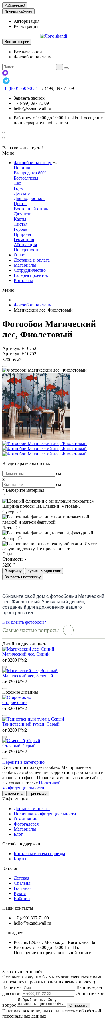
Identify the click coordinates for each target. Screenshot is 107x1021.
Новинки (23, 167)
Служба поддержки (21, 843)
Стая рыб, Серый (19, 745)
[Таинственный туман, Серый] (33, 719)
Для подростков (29, 198)
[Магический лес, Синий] (28, 649)
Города (20, 229)
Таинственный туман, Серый (31, 724)
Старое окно (14, 702)
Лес (17, 183)
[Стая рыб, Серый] (21, 740)
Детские (22, 193)
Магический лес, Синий (26, 654)
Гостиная (22, 888)
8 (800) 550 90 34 (21, 88)
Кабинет (22, 898)
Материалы (25, 265)
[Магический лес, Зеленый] (30, 670)
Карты (20, 219)
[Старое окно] (16, 697)
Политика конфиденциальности (45, 813)
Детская (21, 878)
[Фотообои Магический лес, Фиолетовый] (36, 438)
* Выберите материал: (23, 490)
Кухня (20, 893)
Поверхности (27, 249)
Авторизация (26, 21)
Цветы (20, 203)
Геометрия (24, 239)
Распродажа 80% (30, 172)
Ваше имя (11, 987)
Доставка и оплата (32, 260)
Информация (15, 798)
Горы (19, 188)
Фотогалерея (26, 824)
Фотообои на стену (33, 162)
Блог (18, 834)
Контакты (23, 280)
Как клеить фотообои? (24, 622)
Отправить (78, 1005)
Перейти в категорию (23, 762)
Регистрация (26, 26)
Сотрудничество (30, 270)
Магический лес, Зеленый (27, 675)
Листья (20, 224)
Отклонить (14, 793)
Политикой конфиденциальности (31, 785)
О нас (19, 254)
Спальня (22, 883)
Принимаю (38, 793)
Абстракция (25, 244)
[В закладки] (4, 366)
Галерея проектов (31, 275)
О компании (26, 818)
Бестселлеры (26, 178)
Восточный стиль (31, 208)
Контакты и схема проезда (39, 853)
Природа (22, 234)
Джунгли (22, 213)
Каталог (10, 868)
